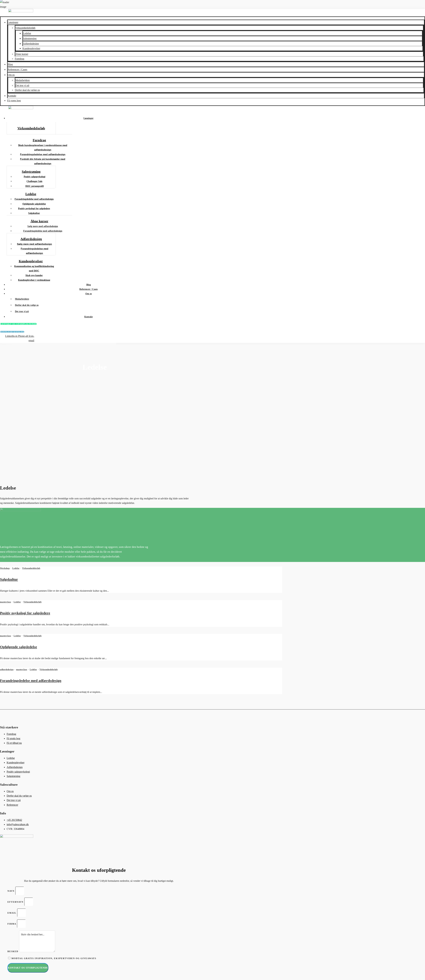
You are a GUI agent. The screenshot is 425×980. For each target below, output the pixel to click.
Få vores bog (14, 100)
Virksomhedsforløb (25, 27)
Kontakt (12, 95)
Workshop (5, 568)
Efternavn (15, 902)
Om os (11, 74)
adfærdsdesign (6, 669)
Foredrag (19, 58)
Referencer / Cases (17, 69)
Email (12, 913)
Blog (10, 64)
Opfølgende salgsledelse (18, 647)
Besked (13, 951)
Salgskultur (9, 579)
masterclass (5, 602)
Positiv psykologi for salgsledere (25, 613)
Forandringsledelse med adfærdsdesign (30, 680)
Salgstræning (30, 38)
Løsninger (13, 22)
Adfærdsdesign (31, 43)
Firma (12, 924)
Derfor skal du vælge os (27, 90)
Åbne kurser (21, 54)
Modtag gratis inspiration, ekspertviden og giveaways (53, 958)
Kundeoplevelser (31, 48)
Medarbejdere (22, 80)
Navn (11, 891)
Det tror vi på (22, 85)
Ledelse (27, 33)
